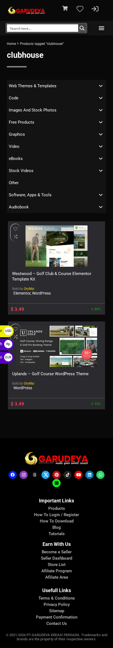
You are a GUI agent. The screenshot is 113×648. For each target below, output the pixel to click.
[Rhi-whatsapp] (100, 475)
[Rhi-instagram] (23, 475)
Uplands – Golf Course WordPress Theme (50, 373)
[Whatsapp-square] (56, 483)
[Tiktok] (67, 475)
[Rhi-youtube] (78, 475)
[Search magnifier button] (82, 28)
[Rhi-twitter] (45, 475)
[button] (101, 28)
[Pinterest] (56, 475)
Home (11, 44)
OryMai (29, 289)
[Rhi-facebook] (13, 475)
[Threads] (34, 475)
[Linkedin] (89, 475)
